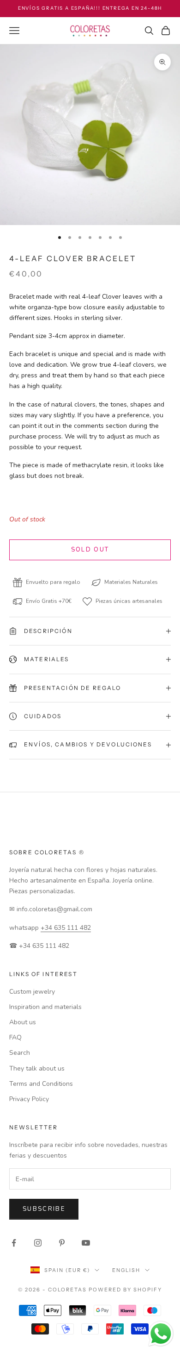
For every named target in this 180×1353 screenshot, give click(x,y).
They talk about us (37, 1068)
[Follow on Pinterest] (61, 1242)
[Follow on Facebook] (13, 1242)
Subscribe (44, 1209)
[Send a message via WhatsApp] (160, 1333)
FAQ (15, 1037)
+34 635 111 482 (66, 927)
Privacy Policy (29, 1099)
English (126, 1270)
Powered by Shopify (125, 1289)
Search (19, 1052)
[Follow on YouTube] (85, 1242)
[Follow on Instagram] (37, 1242)
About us (22, 1022)
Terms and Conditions (41, 1083)
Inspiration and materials (45, 1006)
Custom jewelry (32, 991)
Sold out (90, 549)
